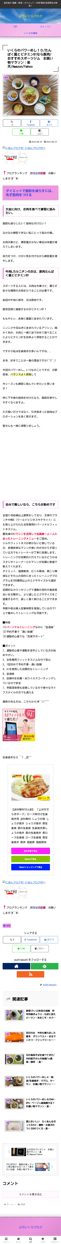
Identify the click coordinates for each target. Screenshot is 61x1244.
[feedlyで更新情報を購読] (44, 966)
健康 (8, 926)
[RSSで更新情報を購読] (30, 974)
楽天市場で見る (30, 851)
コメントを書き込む (30, 1194)
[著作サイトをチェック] (16, 966)
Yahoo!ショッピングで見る (30, 867)
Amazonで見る (30, 859)
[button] (40, 132)
